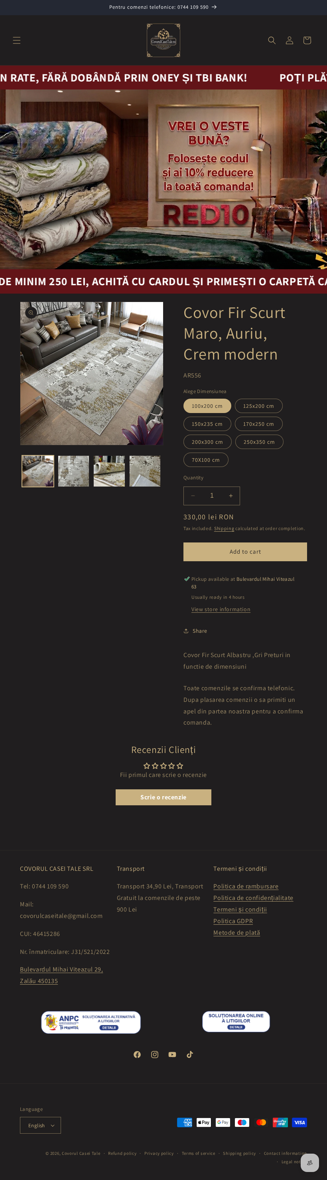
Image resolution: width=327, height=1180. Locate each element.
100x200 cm (207, 405)
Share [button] (200, 630)
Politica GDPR (233, 921)
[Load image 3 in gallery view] (109, 471)
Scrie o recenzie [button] (163, 797)
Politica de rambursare (245, 886)
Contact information (285, 1153)
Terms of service (198, 1153)
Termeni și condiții (240, 909)
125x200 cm (258, 405)
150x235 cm (207, 423)
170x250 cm (258, 423)
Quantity (193, 477)
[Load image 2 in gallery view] (74, 471)
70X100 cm (206, 459)
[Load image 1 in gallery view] (38, 471)
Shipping (224, 528)
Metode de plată (236, 932)
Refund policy (122, 1153)
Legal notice (294, 1161)
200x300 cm (207, 441)
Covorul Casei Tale (81, 1153)
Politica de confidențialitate (253, 898)
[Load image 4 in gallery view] (145, 471)
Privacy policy (159, 1153)
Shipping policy (239, 1153)
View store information (220, 609)
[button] (17, 40)
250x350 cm (259, 441)
